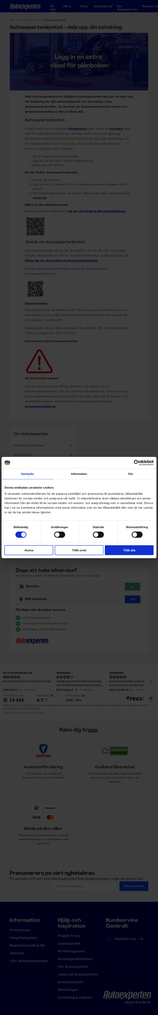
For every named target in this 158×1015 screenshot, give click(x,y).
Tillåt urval (79, 550)
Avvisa (28, 550)
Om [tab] (130, 473)
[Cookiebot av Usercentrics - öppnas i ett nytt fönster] (137, 463)
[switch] (59, 535)
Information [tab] (79, 473)
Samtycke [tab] (27, 473)
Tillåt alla (129, 550)
